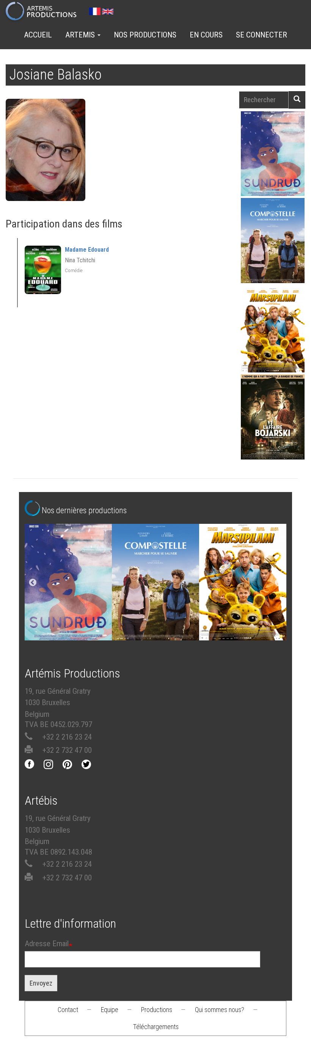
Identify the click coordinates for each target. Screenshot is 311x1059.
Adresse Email (47, 943)
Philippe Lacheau (272, 343)
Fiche (277, 135)
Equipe (109, 1010)
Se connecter (261, 34)
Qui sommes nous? (219, 1010)
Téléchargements (156, 1027)
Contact (68, 1010)
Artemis (81, 34)
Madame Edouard (87, 249)
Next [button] (278, 583)
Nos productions (145, 34)
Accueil (38, 34)
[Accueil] (44, 11)
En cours (206, 34)
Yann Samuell (273, 253)
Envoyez (41, 983)
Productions (156, 1010)
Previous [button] (33, 583)
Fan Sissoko (273, 155)
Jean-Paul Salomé (272, 429)
